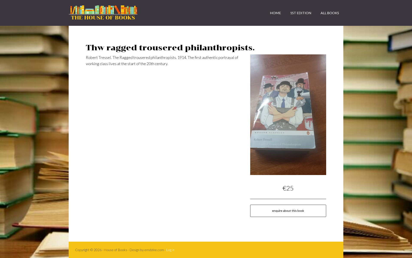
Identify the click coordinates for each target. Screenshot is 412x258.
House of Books (103, 12)
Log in (170, 250)
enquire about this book (288, 210)
